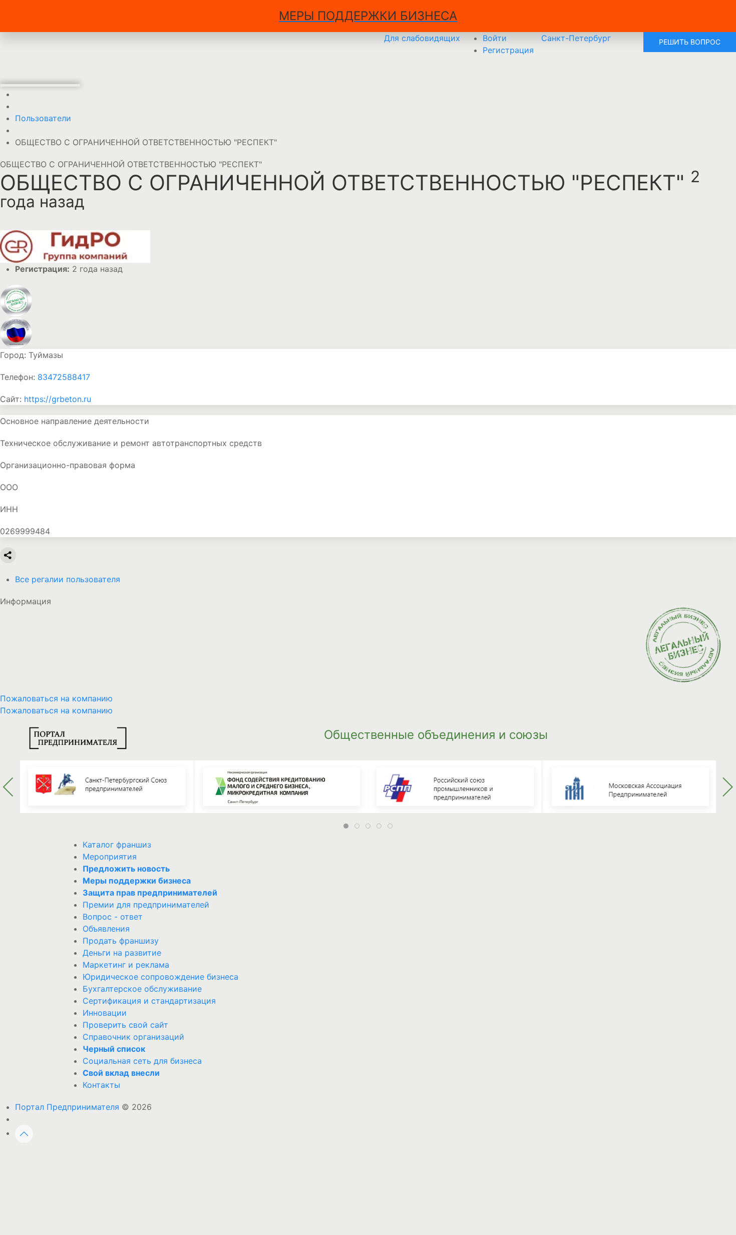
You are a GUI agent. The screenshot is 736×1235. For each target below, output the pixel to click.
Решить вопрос (689, 42)
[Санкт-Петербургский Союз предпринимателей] (107, 786)
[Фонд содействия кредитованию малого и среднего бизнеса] (281, 786)
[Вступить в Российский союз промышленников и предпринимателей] (455, 786)
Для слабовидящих (422, 38)
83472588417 (64, 377)
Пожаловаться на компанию (56, 710)
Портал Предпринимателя (67, 1107)
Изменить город (325, 1159)
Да (253, 1159)
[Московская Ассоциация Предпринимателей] (629, 786)
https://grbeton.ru (57, 399)
